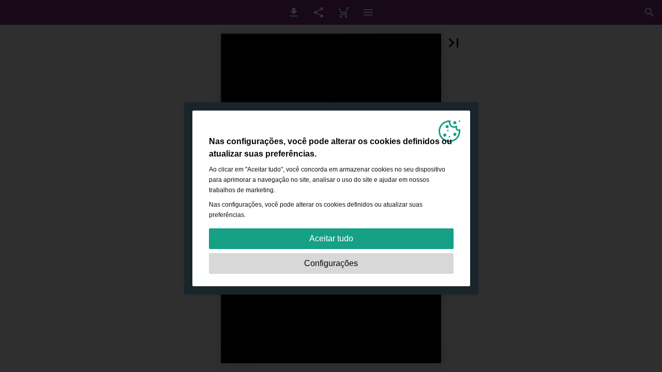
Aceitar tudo (331, 238)
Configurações (331, 263)
